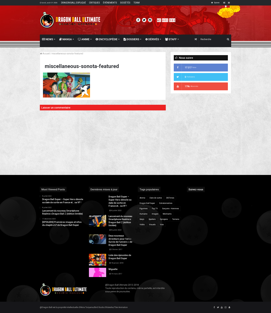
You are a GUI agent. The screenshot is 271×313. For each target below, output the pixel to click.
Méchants (167, 214)
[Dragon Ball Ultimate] (70, 20)
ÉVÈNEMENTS (110, 2)
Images (155, 214)
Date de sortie (156, 198)
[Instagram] (225, 307)
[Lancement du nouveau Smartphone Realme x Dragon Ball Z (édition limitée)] (97, 221)
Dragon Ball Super (147, 203)
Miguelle (113, 269)
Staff (172, 39)
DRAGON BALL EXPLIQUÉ (73, 2)
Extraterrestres (165, 203)
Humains (143, 214)
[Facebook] (214, 307)
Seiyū (142, 219)
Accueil (46, 53)
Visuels (152, 224)
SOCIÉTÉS (125, 2)
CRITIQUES (94, 2)
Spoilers (152, 219)
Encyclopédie (107, 39)
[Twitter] (218, 307)
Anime (85, 39)
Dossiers (132, 39)
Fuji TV (155, 208)
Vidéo (142, 224)
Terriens (175, 219)
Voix (162, 224)
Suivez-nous (196, 189)
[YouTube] (222, 307)
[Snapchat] (229, 307)
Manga (67, 39)
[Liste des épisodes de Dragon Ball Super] (97, 260)
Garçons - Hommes (170, 208)
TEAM (136, 2)
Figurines (144, 208)
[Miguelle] (97, 272)
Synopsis (164, 219)
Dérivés (153, 39)
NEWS (49, 39)
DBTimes (170, 198)
